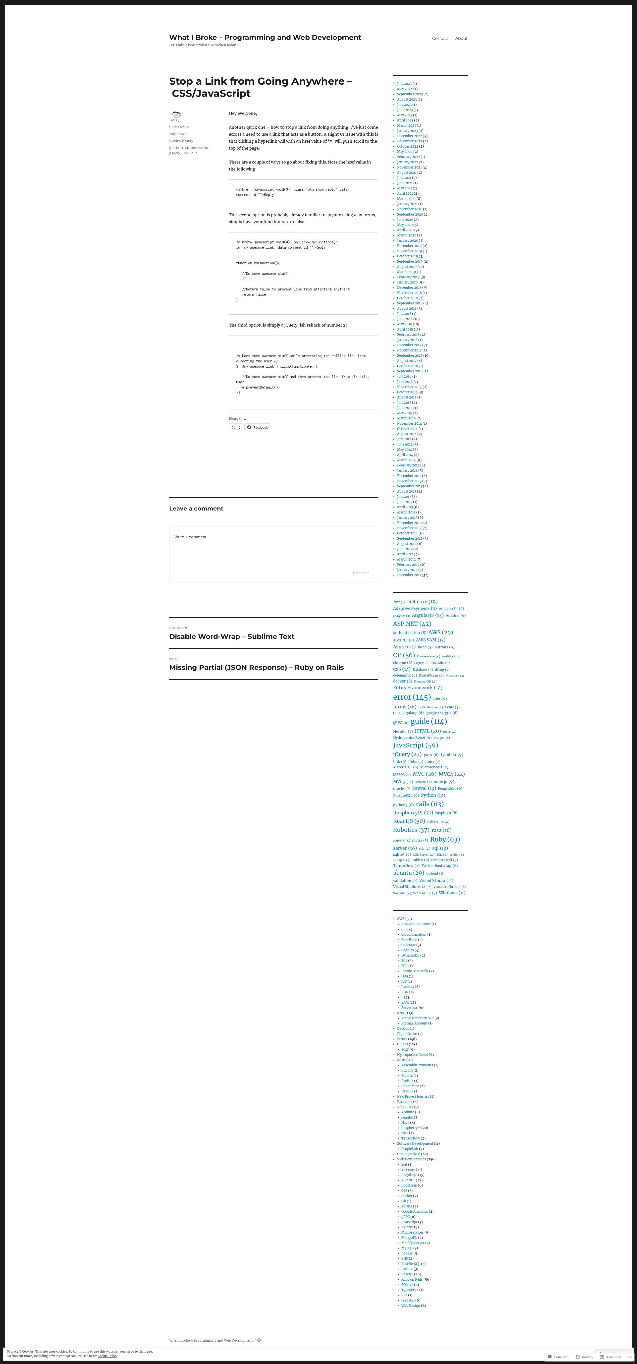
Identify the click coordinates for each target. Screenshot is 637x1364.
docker (402, 681)
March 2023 (406, 125)
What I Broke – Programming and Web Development (265, 37)
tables (421, 860)
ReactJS (409, 821)
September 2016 (410, 371)
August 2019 (407, 267)
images (442, 737)
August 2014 (407, 434)
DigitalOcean (431, 675)
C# (404, 655)
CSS (402, 669)
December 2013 (409, 476)
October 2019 (407, 256)
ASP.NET (412, 623)
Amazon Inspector (416, 924)
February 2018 (408, 335)
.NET (399, 602)
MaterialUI (405, 767)
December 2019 (409, 246)
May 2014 (404, 450)
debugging (405, 675)
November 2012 (409, 528)
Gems (452, 707)
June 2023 (405, 110)
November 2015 (409, 387)
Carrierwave (428, 656)
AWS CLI (403, 640)
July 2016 (404, 376)
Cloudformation (413, 934)
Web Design (410, 1306)
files (440, 698)
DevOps (403, 1028)
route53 (401, 840)
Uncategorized (408, 1154)
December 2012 (409, 523)
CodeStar (408, 945)
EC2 (404, 961)
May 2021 (404, 188)
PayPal (424, 788)
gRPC (401, 723)
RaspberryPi (413, 813)
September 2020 (410, 214)
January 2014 (407, 470)
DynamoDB (425, 681)
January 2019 (407, 282)
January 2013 (407, 517)
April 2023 (405, 120)
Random (404, 1102)
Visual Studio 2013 (449, 887)
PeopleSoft (450, 789)
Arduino (456, 616)
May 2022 (405, 152)
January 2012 (407, 570)
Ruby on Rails (412, 1279)
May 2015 (404, 413)
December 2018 (409, 287)
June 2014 (405, 444)
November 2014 (409, 423)
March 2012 (406, 559)
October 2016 (407, 366)
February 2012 (408, 565)
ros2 (442, 830)
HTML (185, 148)
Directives (455, 675)
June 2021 (405, 183)
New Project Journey (413, 1096)
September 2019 (410, 261)
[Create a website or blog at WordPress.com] (259, 1340)
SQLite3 (407, 1285)
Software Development (415, 1143)
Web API (402, 893)
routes (420, 840)
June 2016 (405, 382)
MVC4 (452, 774)
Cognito (421, 663)
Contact (440, 38)
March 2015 (406, 418)
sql (440, 848)
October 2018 (407, 298)
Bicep (425, 647)
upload (435, 873)
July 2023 (404, 105)
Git (398, 713)
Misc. (401, 1060)
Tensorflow (406, 865)
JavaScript (199, 148)
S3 (403, 997)
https (449, 732)
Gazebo (407, 1117)
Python (433, 795)
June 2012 (405, 549)
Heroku (403, 731)
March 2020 (406, 235)
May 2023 (404, 115)
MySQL (423, 782)
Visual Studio (436, 880)
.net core (422, 602)
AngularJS (428, 615)
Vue (404, 1295)
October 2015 (407, 392)
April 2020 (405, 230)
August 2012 (407, 544)
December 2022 (409, 136)
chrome (402, 663)
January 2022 (407, 162)
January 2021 (407, 204)
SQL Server (423, 854)
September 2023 (410, 94)
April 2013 (405, 507)
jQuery (187, 141)
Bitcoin (407, 1070)
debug (442, 670)
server (405, 848)
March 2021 (406, 199)
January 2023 (407, 131)
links (193, 153)
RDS (404, 992)
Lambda (452, 754)
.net (404, 1164)
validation (405, 880)
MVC (425, 774)
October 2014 (407, 429)
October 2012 (407, 533)
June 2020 (405, 220)
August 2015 (407, 397)
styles (457, 854)
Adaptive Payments (415, 608)
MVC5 (403, 781)
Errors (402, 1039)
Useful (406, 1091)
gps (451, 713)
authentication (409, 632)
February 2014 (408, 465)
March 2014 (406, 460)
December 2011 (409, 575)
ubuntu (408, 872)
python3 (403, 805)
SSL (442, 854)
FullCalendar (431, 707)
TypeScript (410, 1290)
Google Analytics (414, 1211)
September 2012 (410, 538)
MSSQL (402, 775)
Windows (452, 892)
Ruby (445, 839)
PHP (404, 1258)
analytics (401, 616)
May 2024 (405, 89)
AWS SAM (430, 640)
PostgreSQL (406, 796)
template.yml (444, 860)
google (434, 713)
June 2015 (405, 408)
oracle (401, 788)
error (412, 697)
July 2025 (404, 84)
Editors (407, 1076)
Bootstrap (409, 1185)
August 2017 (407, 361)
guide (174, 148)
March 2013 (406, 512)
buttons (444, 647)
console (440, 663)
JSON (431, 755)
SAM (405, 1002)
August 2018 (407, 308)
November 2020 (409, 209)
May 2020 (405, 225)
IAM (404, 976)
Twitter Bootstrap (440, 866)
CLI (404, 929)
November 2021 (409, 167)
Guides (175, 141)
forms (405, 707)
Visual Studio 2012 (412, 886)
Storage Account (414, 1023)
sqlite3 (402, 854)
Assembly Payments (417, 1065)
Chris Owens (179, 127)
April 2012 (405, 554)
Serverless (409, 1008)
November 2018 (409, 293)
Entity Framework (418, 687)
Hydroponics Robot (412, 738)
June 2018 (405, 319)
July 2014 (404, 439)
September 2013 (409, 486)
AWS (440, 632)
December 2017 (409, 345)
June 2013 (404, 502)
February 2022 (408, 157)
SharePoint (410, 1086)
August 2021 (407, 172)
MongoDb (409, 1238)
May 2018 (404, 324)
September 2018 (410, 303)
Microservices (434, 767)
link (185, 153)
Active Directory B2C (417, 1018)
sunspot (402, 860)
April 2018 (405, 329)
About (461, 38)
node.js (444, 781)
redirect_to (438, 822)
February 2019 (408, 277)
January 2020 (407, 240)
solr (424, 849)
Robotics (411, 829)
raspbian (446, 813)
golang (415, 713)
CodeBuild (409, 940)
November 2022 (409, 141)
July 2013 (404, 497)
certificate (451, 656)
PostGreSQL (410, 1264)
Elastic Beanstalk (414, 971)
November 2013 (409, 481)
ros (404, 1133)
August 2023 (407, 99)
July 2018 (404, 314)
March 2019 (406, 272)
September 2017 (410, 355)
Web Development (411, 1159)
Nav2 (405, 1123)
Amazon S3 (451, 609)
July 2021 (404, 178)
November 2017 (409, 350)
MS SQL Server (413, 1243)
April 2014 (405, 455)
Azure (404, 647)
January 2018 (407, 340)
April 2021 (405, 193)
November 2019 (409, 251)
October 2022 (407, 146)
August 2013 (406, 491)
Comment (361, 573)
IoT (404, 981)
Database (423, 670)
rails (430, 804)
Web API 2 (425, 893)
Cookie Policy (107, 1356)
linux (432, 761)
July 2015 (404, 402)
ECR (404, 966)
